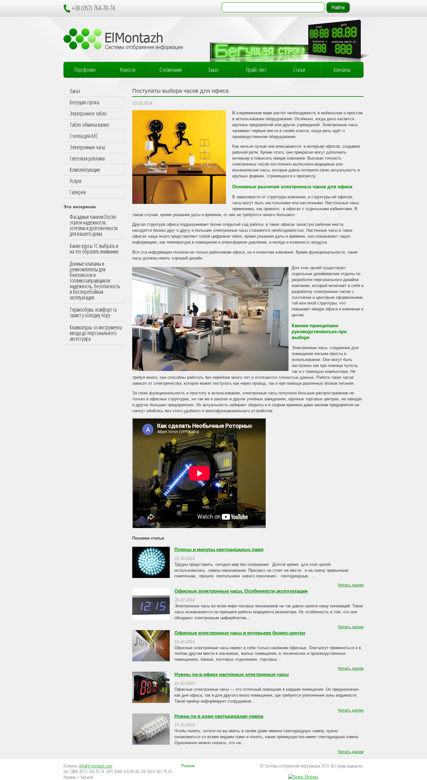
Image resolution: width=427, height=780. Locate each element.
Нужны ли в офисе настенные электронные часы (231, 674)
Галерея (78, 192)
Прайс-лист (256, 69)
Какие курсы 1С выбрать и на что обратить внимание (94, 248)
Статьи (299, 69)
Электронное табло (88, 113)
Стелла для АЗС (84, 136)
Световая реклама (87, 158)
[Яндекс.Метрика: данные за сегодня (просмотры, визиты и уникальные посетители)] (303, 777)
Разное (188, 766)
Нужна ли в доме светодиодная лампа (218, 716)
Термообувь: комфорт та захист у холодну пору (93, 312)
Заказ (213, 69)
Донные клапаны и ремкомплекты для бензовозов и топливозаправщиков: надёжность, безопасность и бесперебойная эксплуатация (95, 280)
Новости (127, 69)
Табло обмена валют (89, 124)
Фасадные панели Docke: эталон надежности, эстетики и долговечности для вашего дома (94, 225)
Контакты (342, 69)
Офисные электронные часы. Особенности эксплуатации (241, 591)
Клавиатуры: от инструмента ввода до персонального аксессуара (96, 332)
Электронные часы (87, 147)
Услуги (75, 181)
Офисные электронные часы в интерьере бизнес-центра (239, 632)
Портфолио (85, 69)
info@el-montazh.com (95, 766)
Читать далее (351, 585)
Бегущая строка (84, 102)
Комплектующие (85, 169)
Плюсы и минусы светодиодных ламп (219, 549)
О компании (170, 69)
